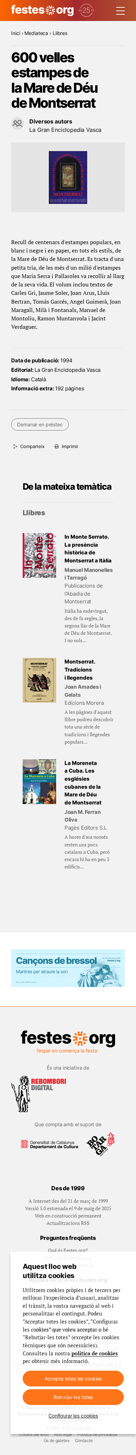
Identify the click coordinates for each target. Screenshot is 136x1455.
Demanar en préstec (39, 424)
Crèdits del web (33, 1434)
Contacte (84, 1440)
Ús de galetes (56, 1440)
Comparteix (32, 446)
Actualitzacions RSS (68, 1223)
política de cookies (94, 1353)
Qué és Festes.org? (68, 1250)
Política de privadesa (97, 1434)
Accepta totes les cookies (73, 1379)
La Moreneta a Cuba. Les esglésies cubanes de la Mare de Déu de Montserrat (83, 783)
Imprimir (70, 446)
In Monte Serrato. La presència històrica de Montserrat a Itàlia (88, 548)
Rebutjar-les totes (73, 1397)
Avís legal (63, 1434)
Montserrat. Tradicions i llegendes (80, 669)
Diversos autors (50, 121)
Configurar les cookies (73, 1416)
